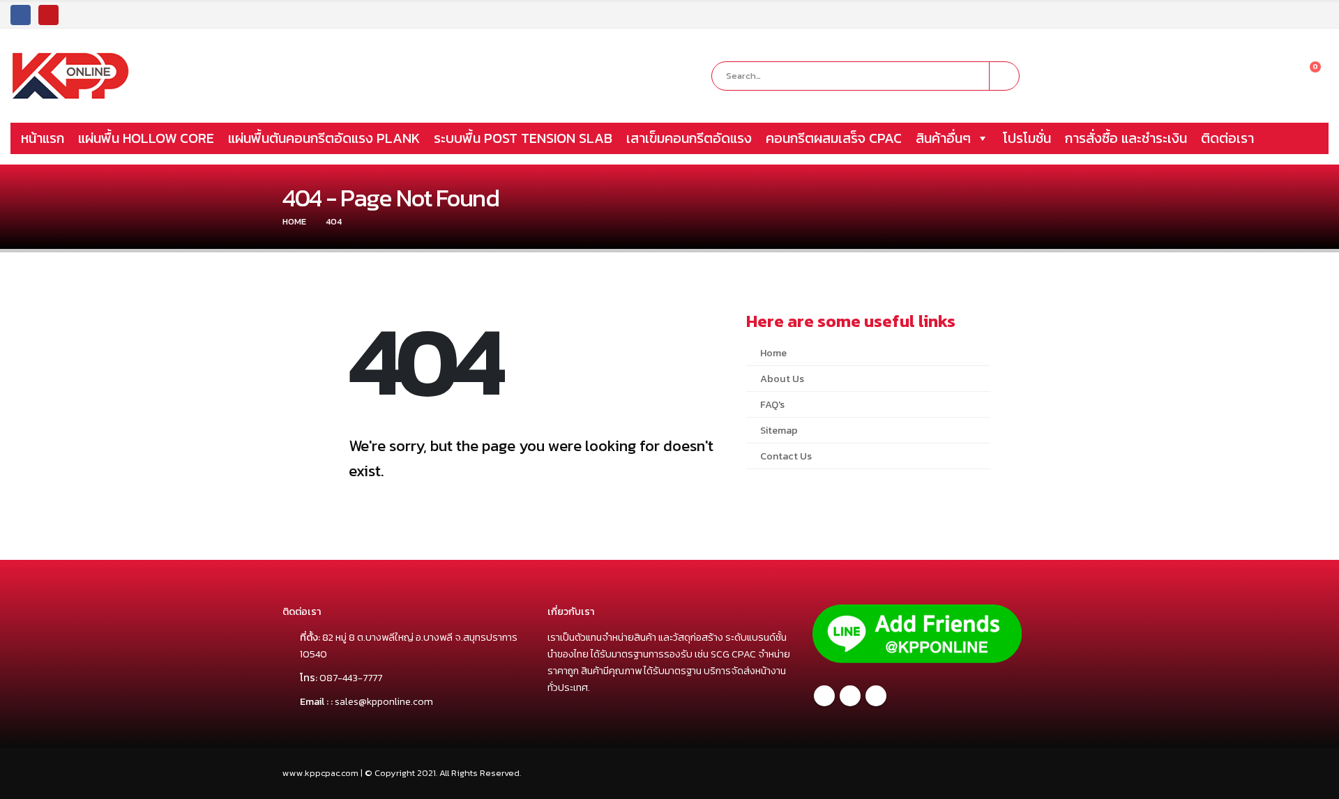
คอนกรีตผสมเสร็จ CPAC (834, 138)
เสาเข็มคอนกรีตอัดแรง (689, 138)
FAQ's (772, 404)
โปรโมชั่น (1027, 138)
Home (773, 352)
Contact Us (786, 456)
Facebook (824, 695)
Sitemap (779, 430)
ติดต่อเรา (1227, 138)
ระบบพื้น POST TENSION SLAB (523, 138)
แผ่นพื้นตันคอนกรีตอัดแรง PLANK (324, 138)
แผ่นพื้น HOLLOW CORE (146, 138)
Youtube (875, 695)
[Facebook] (20, 15)
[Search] (1004, 76)
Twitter (850, 695)
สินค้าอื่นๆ (943, 138)
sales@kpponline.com (384, 701)
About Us (782, 378)
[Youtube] (48, 15)
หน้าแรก (42, 138)
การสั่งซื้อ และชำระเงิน (1126, 138)
